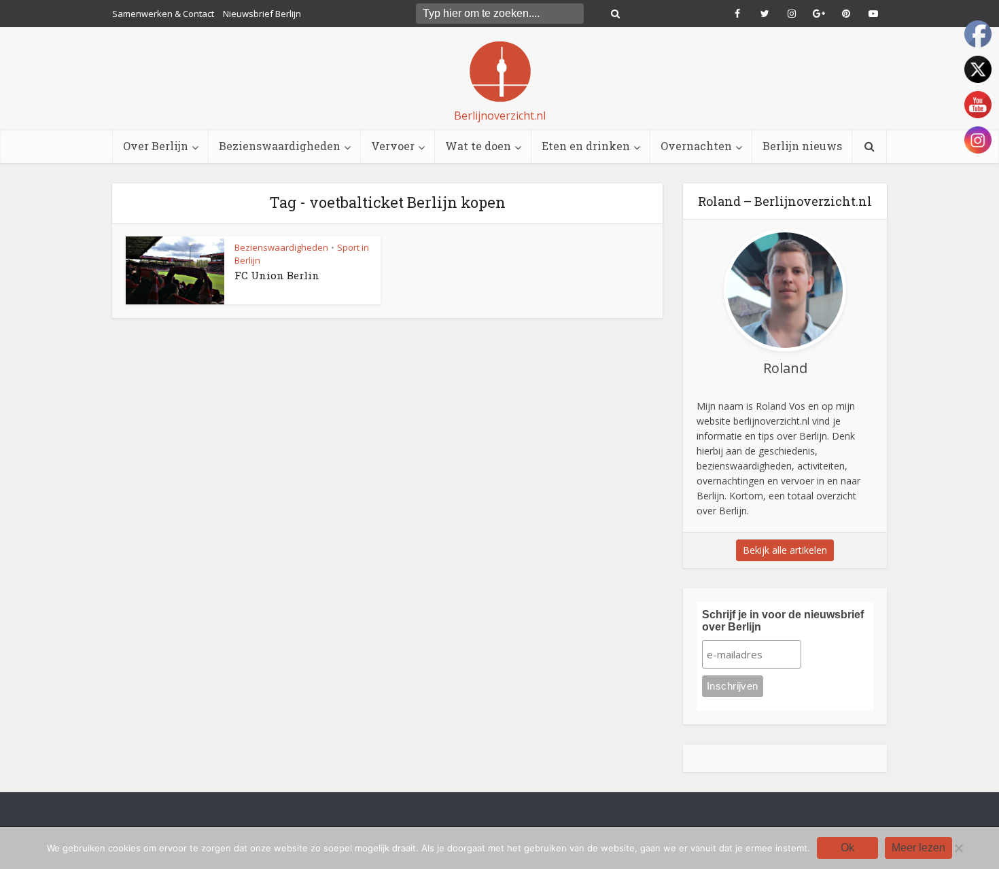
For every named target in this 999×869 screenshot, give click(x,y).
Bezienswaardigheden (279, 146)
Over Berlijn (155, 146)
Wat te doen (478, 146)
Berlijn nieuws (802, 146)
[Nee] (958, 848)
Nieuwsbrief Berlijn (262, 13)
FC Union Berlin (276, 275)
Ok (847, 847)
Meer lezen (918, 847)
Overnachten (696, 146)
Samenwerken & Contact (163, 13)
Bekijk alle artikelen (785, 550)
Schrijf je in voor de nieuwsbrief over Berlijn (783, 621)
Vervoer (393, 146)
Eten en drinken (586, 146)
